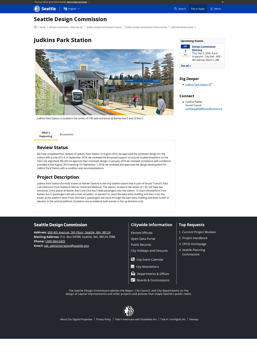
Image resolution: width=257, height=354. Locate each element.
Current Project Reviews (199, 232)
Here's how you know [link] (77, 2)
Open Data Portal (143, 239)
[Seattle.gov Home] (35, 27)
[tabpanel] (104, 176)
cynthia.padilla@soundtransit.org (203, 108)
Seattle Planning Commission (193, 252)
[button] (223, 2)
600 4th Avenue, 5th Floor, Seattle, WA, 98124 (79, 232)
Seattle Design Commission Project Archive (146, 26)
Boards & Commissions (153, 280)
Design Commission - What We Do (66, 26)
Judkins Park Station (196, 84)
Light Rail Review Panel (182, 26)
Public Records (141, 245)
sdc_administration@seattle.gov (66, 246)
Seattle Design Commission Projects (104, 26)
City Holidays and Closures (149, 251)
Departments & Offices (153, 274)
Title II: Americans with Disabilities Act (136, 319)
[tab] (46, 134)
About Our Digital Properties (76, 319)
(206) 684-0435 (55, 241)
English (72, 8)
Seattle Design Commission (70, 19)
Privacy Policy (103, 319)
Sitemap (193, 319)
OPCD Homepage (194, 244)
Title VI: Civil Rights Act (172, 319)
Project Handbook (194, 238)
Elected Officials (142, 233)
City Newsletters (147, 267)
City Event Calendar (150, 260)
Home (43, 26)
